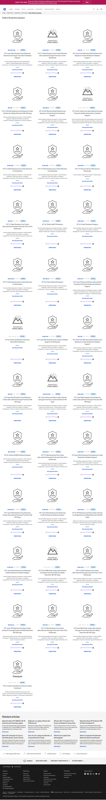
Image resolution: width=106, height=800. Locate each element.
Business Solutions (49, 9)
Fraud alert (46, 782)
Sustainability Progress (8, 779)
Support (58, 9)
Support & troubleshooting (49, 775)
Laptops (11, 9)
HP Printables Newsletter (8, 788)
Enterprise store (26, 779)
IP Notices (5, 793)
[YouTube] (96, 774)
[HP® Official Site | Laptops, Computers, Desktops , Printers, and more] (5, 9)
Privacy (37, 792)
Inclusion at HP (6, 781)
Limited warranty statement (77, 792)
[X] (93, 774)
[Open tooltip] (23, 73)
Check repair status (48, 781)
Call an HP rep (26, 775)
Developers (66, 777)
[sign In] (101, 9)
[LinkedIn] (85, 774)
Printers (24, 9)
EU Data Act (11, 793)
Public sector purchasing (28, 781)
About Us (5, 771)
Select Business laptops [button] (35, 13)
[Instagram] (90, 774)
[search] (94, 9)
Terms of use (67, 792)
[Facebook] (88, 774)
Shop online (25, 773)
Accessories (30, 9)
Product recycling (12, 792)
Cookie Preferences (45, 792)
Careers (4, 775)
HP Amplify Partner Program (70, 773)
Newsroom (5, 782)
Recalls (4, 792)
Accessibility (20, 792)
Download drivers (47, 773)
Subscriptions (39, 9)
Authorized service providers (50, 779)
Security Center (47, 784)
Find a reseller (26, 777)
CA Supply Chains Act (29, 792)
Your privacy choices (57, 792)
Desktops (17, 9)
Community (46, 777)
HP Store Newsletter (7, 786)
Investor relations (7, 777)
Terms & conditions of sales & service (93, 792)
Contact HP (5, 773)
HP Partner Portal (68, 775)
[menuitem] (11, 9)
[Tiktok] (99, 774)
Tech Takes (5, 784)
